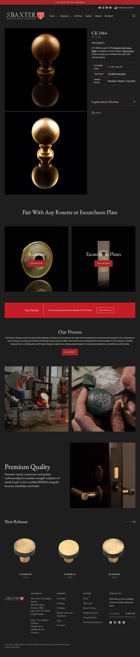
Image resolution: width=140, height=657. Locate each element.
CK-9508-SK (114, 574)
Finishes (61, 608)
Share (98, 113)
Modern (121, 81)
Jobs (59, 620)
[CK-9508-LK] (70, 549)
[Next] (92, 2)
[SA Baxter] (25, 16)
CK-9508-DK (25, 574)
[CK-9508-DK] (26, 549)
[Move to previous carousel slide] (126, 521)
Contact (61, 625)
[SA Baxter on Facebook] (99, 7)
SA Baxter (21, 644)
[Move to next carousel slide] (133, 521)
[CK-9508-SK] (114, 549)
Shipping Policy (90, 612)
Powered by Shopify (12, 647)
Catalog (61, 603)
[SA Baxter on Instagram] (103, 7)
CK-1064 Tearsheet (117, 74)
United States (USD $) (125, 8)
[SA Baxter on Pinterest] (110, 7)
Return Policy (89, 608)
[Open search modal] (134, 16)
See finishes (128, 51)
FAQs (85, 598)
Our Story (61, 598)
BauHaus (112, 81)
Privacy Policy (90, 617)
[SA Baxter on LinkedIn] (107, 7)
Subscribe (130, 613)
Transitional (131, 81)
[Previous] (48, 2)
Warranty (87, 603)
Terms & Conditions (92, 622)
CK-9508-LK (70, 574)
